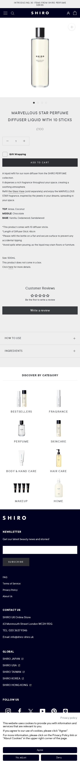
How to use (13, 338)
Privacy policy (68, 717)
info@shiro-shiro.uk (22, 637)
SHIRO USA (10, 665)
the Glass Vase (16, 191)
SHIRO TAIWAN (12, 672)
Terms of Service (12, 583)
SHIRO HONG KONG (15, 685)
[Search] (12, 13)
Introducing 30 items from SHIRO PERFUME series (40, 4)
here (10, 267)
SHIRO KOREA (11, 678)
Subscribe (16, 562)
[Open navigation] (5, 12)
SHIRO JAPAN (11, 658)
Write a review (40, 310)
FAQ (5, 577)
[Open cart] (75, 13)
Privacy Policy (10, 590)
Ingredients (13, 351)
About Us (7, 596)
